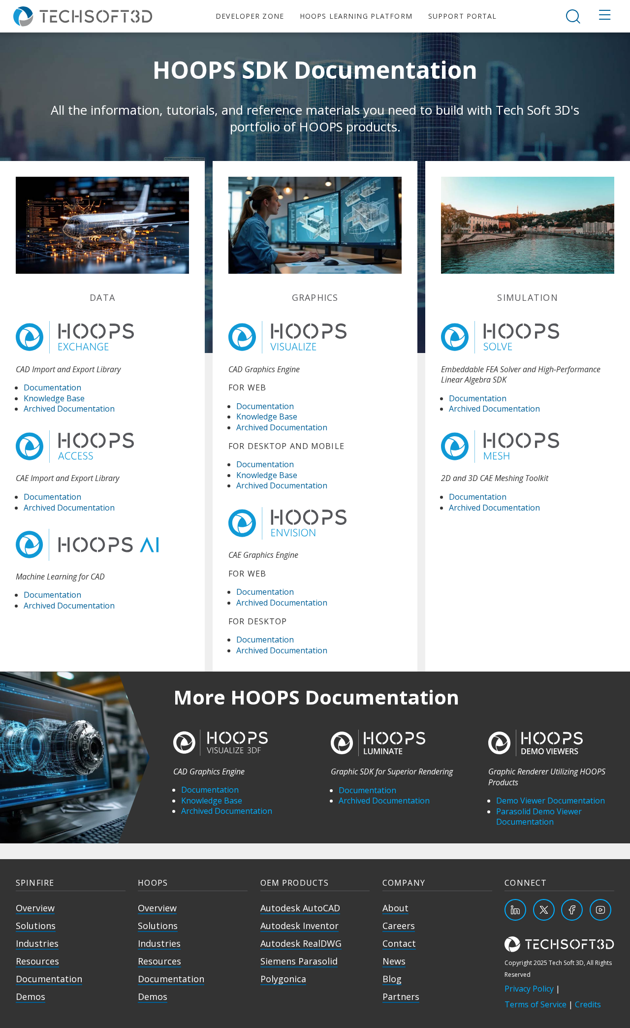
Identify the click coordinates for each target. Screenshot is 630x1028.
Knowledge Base (54, 398)
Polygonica (283, 979)
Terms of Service (535, 1004)
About (395, 908)
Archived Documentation (69, 408)
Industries (37, 943)
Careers (398, 926)
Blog (392, 979)
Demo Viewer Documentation (550, 800)
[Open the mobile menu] (605, 16)
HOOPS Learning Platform (356, 16)
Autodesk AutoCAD (300, 908)
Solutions (36, 926)
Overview (35, 908)
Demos (30, 996)
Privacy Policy (529, 988)
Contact (399, 943)
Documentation (52, 387)
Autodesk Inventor (299, 926)
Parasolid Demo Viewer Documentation (539, 817)
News (394, 961)
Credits (588, 1004)
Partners (400, 996)
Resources (37, 961)
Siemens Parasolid (299, 961)
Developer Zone (250, 16)
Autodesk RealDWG (301, 943)
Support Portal (462, 16)
